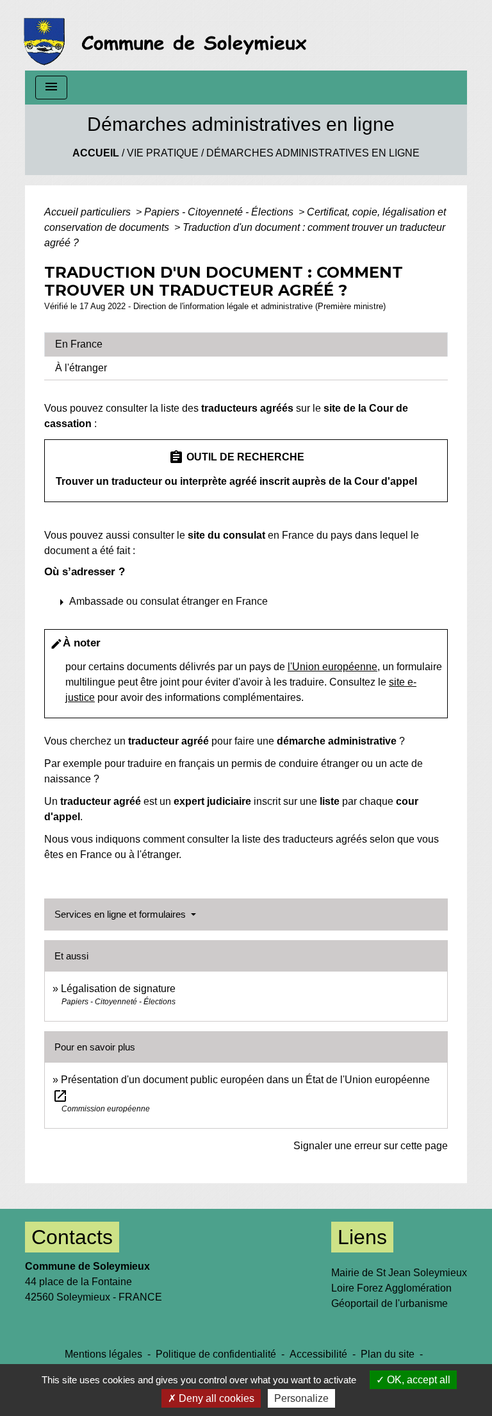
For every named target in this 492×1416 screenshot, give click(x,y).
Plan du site (387, 1354)
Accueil (95, 153)
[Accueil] (168, 35)
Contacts (72, 1237)
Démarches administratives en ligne (313, 153)
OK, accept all (417, 1379)
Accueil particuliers (88, 211)
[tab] (246, 344)
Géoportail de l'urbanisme (389, 1303)
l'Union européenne (332, 666)
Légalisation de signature (118, 988)
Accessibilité (318, 1354)
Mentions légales (103, 1354)
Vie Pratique (163, 153)
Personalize (301, 1398)
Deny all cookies (215, 1398)
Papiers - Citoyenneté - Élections (220, 211)
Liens (362, 1237)
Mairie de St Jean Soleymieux (399, 1272)
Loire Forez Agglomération (391, 1288)
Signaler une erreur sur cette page (370, 1145)
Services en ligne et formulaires (121, 914)
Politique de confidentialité (216, 1354)
